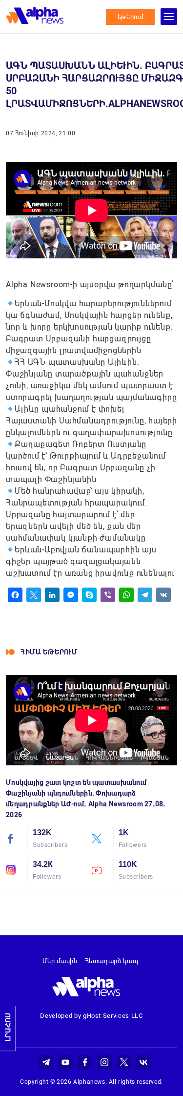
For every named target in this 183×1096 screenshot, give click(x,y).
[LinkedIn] (52, 595)
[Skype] (89, 595)
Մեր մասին (60, 961)
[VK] (163, 595)
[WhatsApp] (126, 595)
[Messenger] (70, 595)
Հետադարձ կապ (112, 961)
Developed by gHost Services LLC (91, 1015)
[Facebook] (15, 595)
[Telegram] (145, 595)
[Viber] (108, 595)
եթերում (130, 17)
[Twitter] (33, 595)
